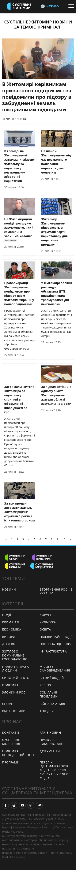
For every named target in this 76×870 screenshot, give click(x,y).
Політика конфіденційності (18, 753)
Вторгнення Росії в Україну (56, 591)
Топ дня (47, 711)
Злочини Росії (14, 692)
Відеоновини (14, 711)
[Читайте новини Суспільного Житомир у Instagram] (14, 805)
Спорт (7, 704)
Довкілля (10, 644)
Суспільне (27, 848)
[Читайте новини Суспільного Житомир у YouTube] (22, 805)
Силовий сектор (16, 678)
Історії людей (52, 678)
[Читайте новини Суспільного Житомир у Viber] (30, 805)
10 (63, 539)
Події (6, 615)
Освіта (45, 629)
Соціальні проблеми (49, 694)
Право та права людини (15, 669)
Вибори (8, 637)
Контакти (10, 732)
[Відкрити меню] (72, 6)
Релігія (45, 685)
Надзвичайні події (56, 637)
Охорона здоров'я (56, 644)
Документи (50, 751)
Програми (11, 762)
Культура (48, 622)
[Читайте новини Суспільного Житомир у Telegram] (39, 805)
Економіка (11, 629)
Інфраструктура (53, 651)
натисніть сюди (61, 853)
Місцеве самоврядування (55, 669)
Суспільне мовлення (11, 742)
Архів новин (50, 732)
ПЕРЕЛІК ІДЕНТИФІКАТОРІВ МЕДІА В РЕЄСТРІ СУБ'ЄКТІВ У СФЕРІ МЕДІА (54, 770)
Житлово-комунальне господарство (14, 655)
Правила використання (52, 742)
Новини (9, 589)
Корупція (48, 615)
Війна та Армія (52, 704)
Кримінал (10, 622)
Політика (10, 685)
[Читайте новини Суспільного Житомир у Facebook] (5, 805)
